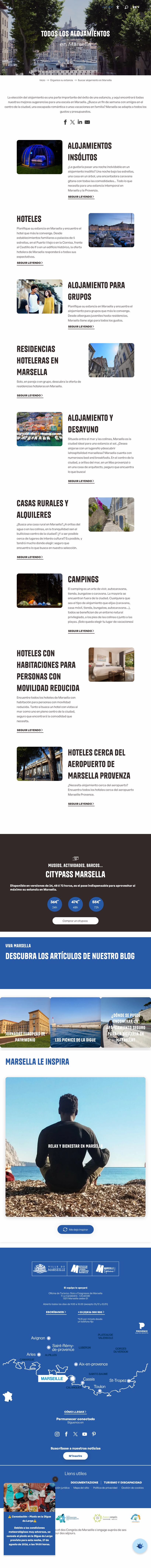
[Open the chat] (140, 1546)
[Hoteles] (106, 7)
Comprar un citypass (75, 920)
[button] (126, 7)
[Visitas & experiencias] (112, 7)
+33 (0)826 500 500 (90, 1312)
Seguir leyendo (80, 196)
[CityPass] (109, 7)
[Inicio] (103, 7)
